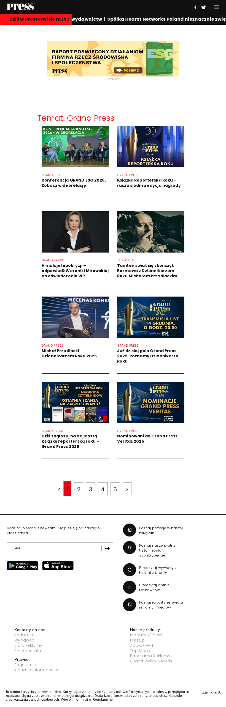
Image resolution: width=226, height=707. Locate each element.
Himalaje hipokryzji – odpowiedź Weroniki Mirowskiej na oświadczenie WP (75, 271)
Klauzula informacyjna (37, 670)
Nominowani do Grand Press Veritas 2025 (147, 438)
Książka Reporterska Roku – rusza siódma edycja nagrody (149, 182)
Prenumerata (27, 650)
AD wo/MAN (141, 645)
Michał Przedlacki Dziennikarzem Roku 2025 (69, 353)
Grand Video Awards (151, 661)
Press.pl (138, 640)
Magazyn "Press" (147, 635)
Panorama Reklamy (150, 656)
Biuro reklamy (28, 645)
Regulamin (25, 664)
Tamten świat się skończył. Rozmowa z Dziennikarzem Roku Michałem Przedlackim (147, 271)
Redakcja (23, 635)
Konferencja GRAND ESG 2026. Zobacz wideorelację (74, 182)
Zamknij (211, 692)
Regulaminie (103, 699)
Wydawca (24, 640)
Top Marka (141, 650)
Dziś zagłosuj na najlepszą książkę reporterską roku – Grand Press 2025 (70, 441)
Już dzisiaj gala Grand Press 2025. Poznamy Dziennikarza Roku (148, 356)
